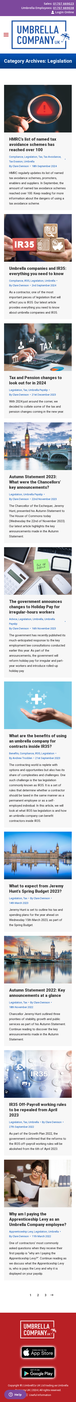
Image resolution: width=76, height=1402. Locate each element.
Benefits (14, 753)
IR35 (26, 280)
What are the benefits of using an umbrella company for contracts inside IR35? (37, 741)
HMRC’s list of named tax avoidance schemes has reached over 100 (32, 144)
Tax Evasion (16, 161)
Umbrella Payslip (38, 390)
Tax (40, 156)
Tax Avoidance (52, 156)
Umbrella (29, 161)
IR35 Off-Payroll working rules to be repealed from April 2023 (37, 1110)
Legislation (30, 156)
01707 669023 (63, 3)
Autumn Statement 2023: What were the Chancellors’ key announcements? (35, 482)
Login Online (64, 12)
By (19, 166)
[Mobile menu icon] (6, 35)
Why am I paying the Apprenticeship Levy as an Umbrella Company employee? (37, 1219)
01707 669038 (63, 8)
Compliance (16, 156)
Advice (13, 619)
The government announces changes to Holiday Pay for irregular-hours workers (35, 607)
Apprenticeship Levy (21, 1231)
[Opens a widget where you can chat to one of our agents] (15, 1395)
